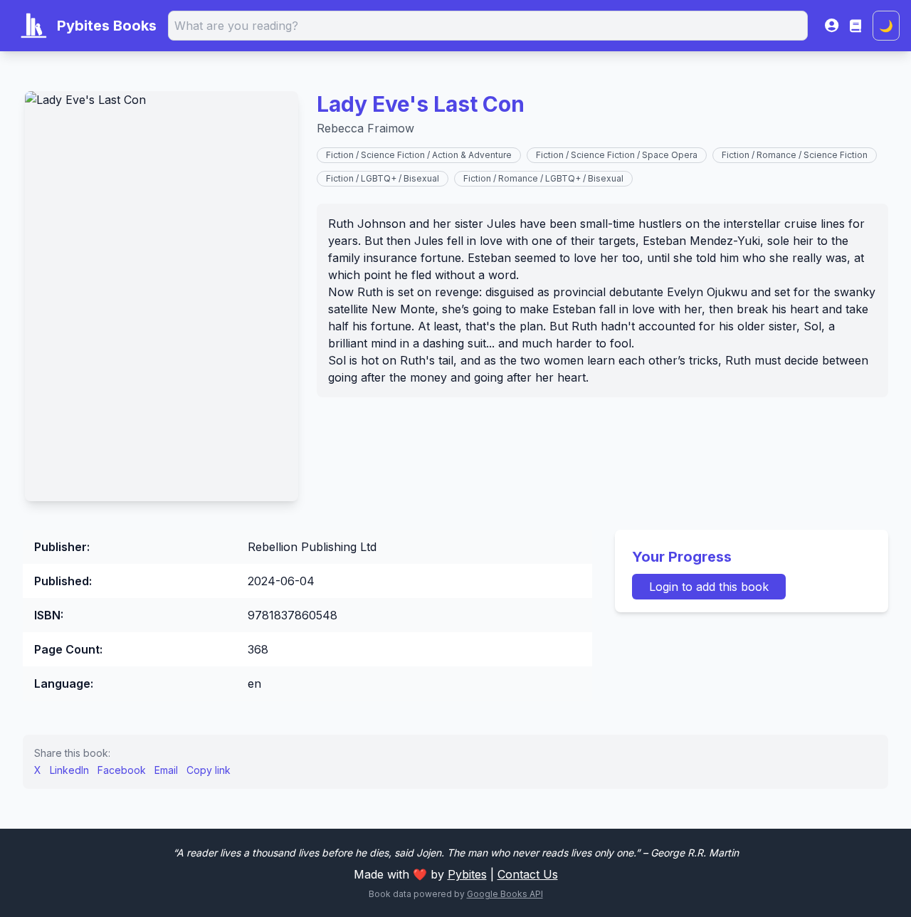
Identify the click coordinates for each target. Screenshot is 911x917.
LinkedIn (69, 770)
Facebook (122, 770)
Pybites (467, 874)
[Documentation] (855, 25)
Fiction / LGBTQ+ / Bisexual (382, 178)
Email (166, 770)
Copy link (208, 770)
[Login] (831, 25)
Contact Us (527, 874)
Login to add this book (709, 587)
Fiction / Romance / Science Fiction (795, 155)
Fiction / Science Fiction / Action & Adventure (419, 155)
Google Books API (505, 894)
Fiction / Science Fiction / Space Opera (616, 155)
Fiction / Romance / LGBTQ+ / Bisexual (543, 178)
